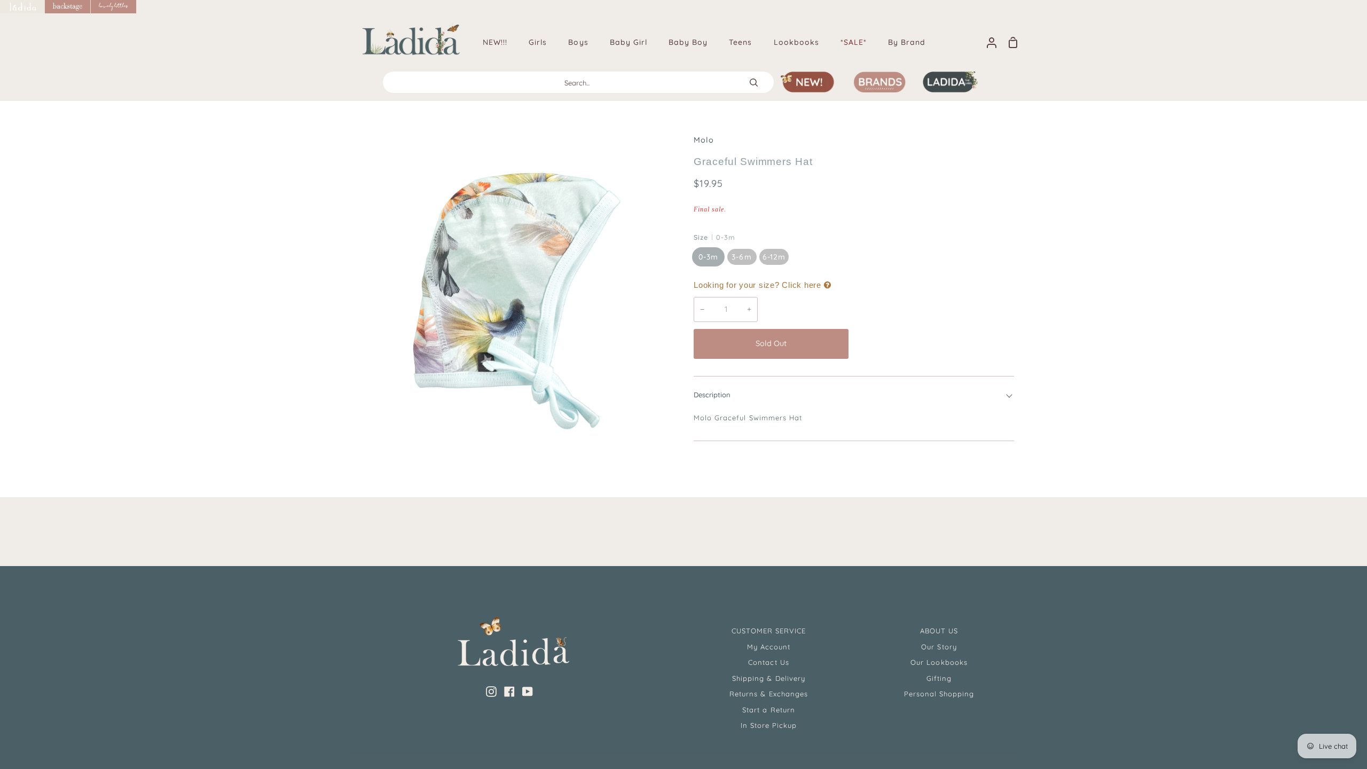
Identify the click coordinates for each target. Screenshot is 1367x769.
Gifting (939, 678)
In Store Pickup (769, 725)
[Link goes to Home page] (22, 6)
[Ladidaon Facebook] (509, 691)
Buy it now (934, 343)
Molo (704, 140)
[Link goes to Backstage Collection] (68, 6)
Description (712, 394)
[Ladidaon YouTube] (527, 691)
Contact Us (768, 662)
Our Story (938, 646)
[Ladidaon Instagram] (491, 691)
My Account (768, 646)
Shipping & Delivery (768, 678)
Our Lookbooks (939, 662)
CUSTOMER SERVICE (769, 630)
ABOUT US (939, 630)
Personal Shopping (939, 693)
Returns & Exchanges (768, 693)
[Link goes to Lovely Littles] (114, 6)
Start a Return (768, 709)
